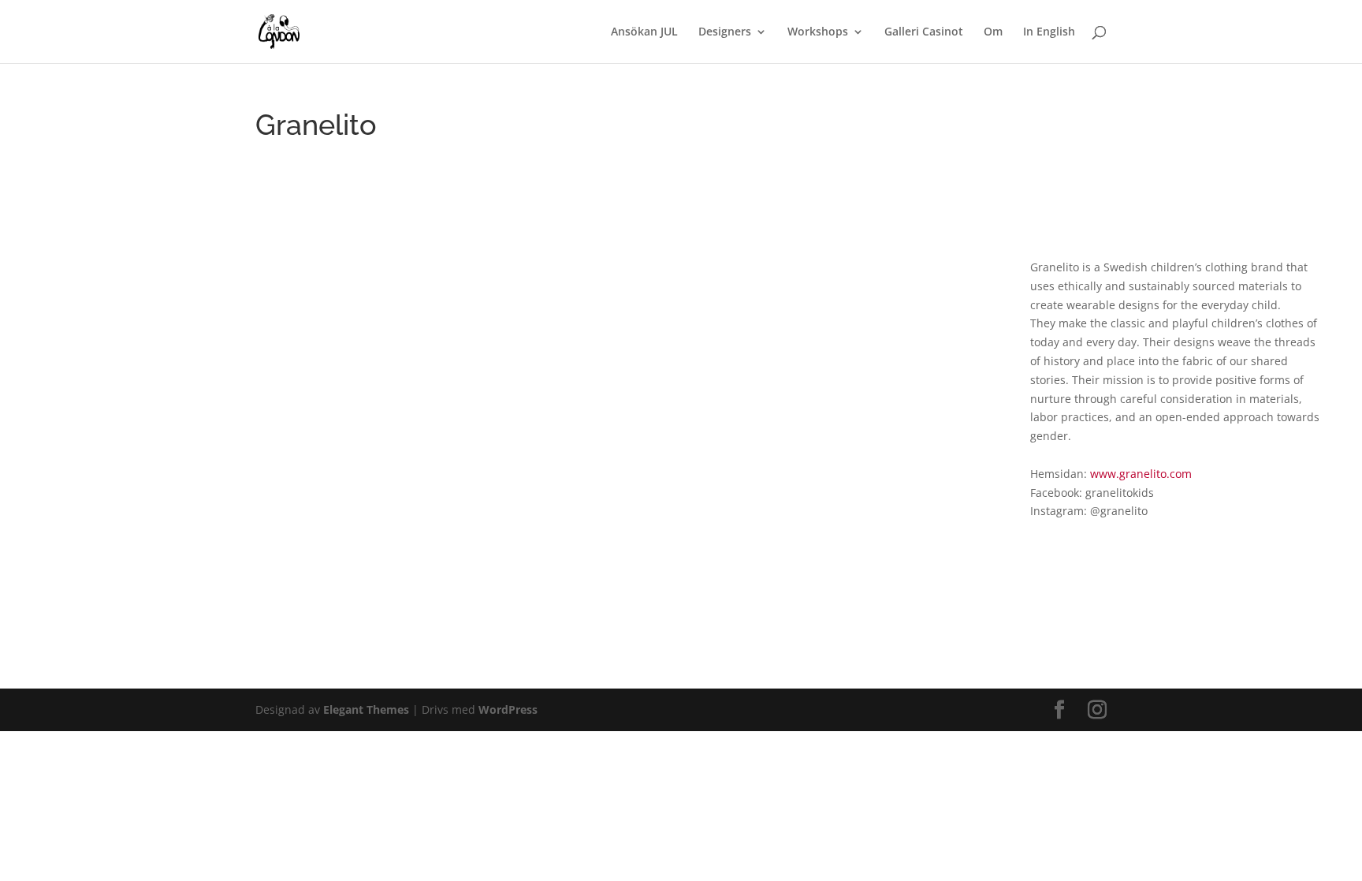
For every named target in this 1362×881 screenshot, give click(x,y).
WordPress (508, 709)
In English (1049, 32)
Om (993, 32)
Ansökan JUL (644, 32)
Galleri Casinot (923, 32)
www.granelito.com (1141, 473)
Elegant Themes (366, 709)
